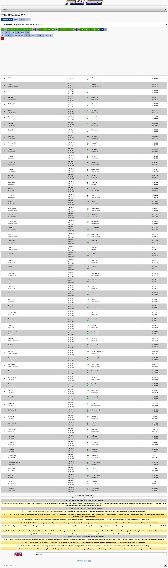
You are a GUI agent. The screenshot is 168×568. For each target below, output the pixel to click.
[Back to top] (165, 566)
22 (98, 29)
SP (5, 29)
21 (94, 29)
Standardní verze (84, 561)
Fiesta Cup (48, 35)
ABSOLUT (9, 35)
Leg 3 (27, 19)
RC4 (22, 32)
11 (45, 29)
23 (102, 29)
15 (63, 29)
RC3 (17, 32)
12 (49, 29)
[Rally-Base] (84, 2)
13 (53, 29)
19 (86, 29)
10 (41, 29)
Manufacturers (19, 35)
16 (67, 29)
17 (71, 29)
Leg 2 (21, 19)
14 (59, 29)
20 (90, 29)
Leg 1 (16, 19)
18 (82, 29)
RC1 (7, 32)
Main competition (7, 19)
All (2, 32)
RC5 (27, 32)
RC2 (12, 32)
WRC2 (28, 35)
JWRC (34, 35)
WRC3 (40, 35)
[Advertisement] (74, 58)
